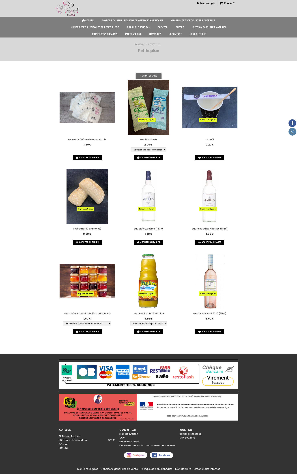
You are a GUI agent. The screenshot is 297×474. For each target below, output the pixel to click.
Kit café (210, 139)
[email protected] (190, 433)
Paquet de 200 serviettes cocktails (87, 139)
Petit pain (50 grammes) (87, 228)
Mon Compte (183, 469)
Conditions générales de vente (119, 469)
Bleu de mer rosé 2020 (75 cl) (209, 313)
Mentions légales (129, 441)
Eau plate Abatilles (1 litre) (148, 228)
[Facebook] (292, 123)
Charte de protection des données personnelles (147, 445)
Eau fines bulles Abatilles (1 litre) (210, 228)
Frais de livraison (128, 433)
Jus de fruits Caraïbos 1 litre (148, 313)
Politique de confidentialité (156, 469)
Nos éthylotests (148, 139)
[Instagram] (292, 132)
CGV (122, 437)
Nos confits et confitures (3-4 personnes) (87, 313)
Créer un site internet (207, 469)
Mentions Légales (87, 469)
